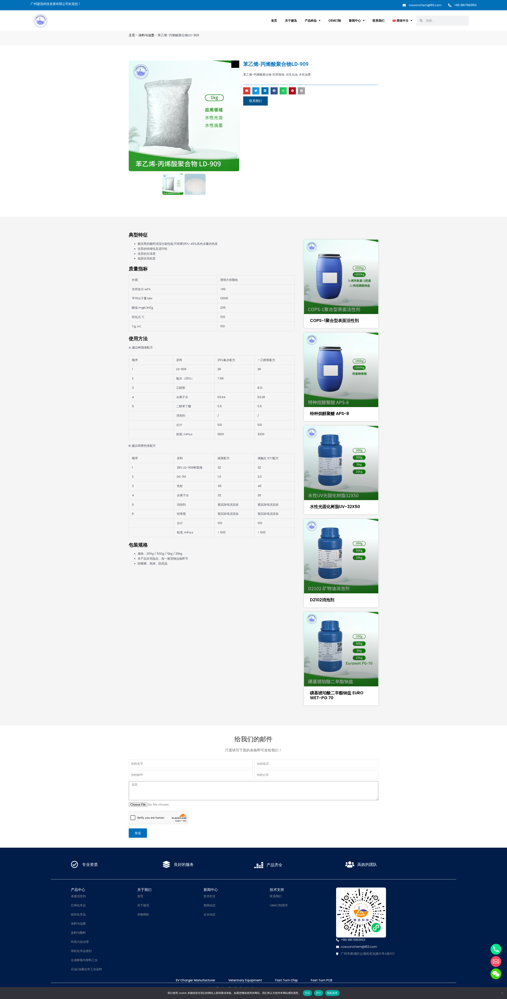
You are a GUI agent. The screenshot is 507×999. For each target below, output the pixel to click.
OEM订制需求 (279, 905)
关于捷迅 (291, 20)
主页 (132, 35)
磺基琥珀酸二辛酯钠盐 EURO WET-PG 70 (336, 695)
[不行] (502, 993)
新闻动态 (209, 905)
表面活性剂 (78, 896)
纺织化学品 (78, 914)
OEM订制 (334, 20)
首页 (274, 20)
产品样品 (311, 20)
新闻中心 (355, 20)
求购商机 (143, 914)
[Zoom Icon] (235, 64)
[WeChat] (496, 973)
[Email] (496, 961)
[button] (246, 90)
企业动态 (209, 914)
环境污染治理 (80, 942)
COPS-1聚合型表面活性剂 (334, 320)
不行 (318, 992)
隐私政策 (332, 992)
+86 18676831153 (465, 5)
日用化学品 (78, 905)
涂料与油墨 (146, 35)
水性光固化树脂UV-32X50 (335, 506)
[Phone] (496, 949)
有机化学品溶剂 (81, 951)
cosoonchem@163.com (425, 5)
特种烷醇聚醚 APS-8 (329, 413)
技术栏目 (209, 896)
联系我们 (378, 20)
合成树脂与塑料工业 (84, 960)
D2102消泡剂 (322, 600)
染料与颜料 (78, 933)
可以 (307, 992)
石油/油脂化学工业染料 (86, 969)
